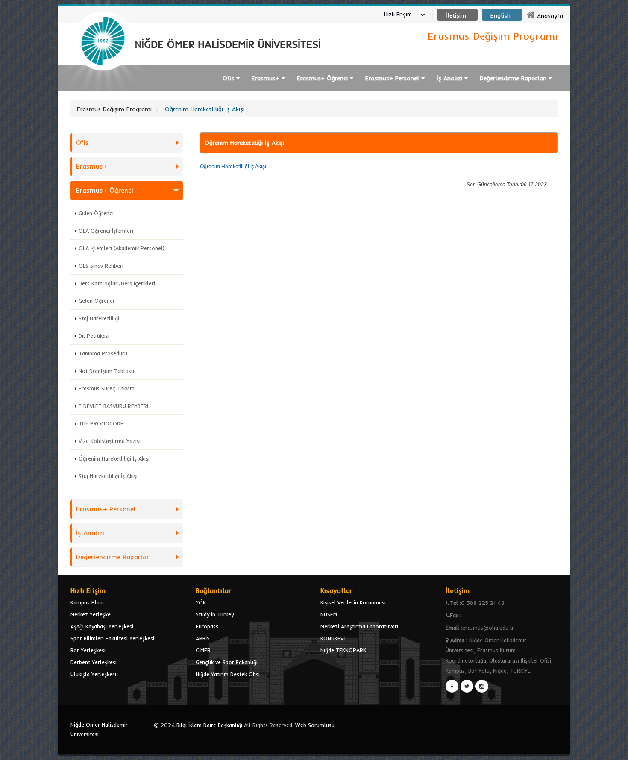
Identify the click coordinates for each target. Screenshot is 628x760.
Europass (207, 626)
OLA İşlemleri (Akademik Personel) (121, 248)
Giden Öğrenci (96, 213)
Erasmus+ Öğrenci (104, 190)
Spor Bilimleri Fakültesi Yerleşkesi (112, 638)
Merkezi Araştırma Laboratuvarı (359, 626)
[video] (103, 90)
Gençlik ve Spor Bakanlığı (227, 662)
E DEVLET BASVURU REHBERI (113, 405)
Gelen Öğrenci (96, 300)
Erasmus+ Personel (106, 509)
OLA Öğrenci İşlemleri (106, 230)
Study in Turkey (215, 614)
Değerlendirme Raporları (113, 557)
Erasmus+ (91, 166)
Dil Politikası (94, 335)
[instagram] (481, 686)
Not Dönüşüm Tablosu (106, 370)
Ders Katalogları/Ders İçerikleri (117, 283)
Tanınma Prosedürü (103, 353)
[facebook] (452, 686)
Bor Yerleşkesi (88, 650)
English (500, 15)
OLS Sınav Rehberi (101, 265)
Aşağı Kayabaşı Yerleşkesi (101, 626)
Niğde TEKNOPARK (343, 650)
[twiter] (467, 686)
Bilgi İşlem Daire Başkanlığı (209, 725)
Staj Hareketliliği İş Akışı (108, 475)
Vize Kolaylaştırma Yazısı (110, 440)
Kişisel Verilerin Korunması (353, 602)
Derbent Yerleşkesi (93, 662)
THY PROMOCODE (101, 423)
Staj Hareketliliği (99, 318)
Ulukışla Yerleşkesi (93, 674)
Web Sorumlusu (315, 725)
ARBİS (203, 638)
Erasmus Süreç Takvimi (107, 388)
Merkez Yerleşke (90, 614)
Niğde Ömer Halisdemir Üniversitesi (99, 729)
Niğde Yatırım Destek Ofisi (228, 674)
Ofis (82, 142)
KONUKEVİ (332, 638)
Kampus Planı (87, 602)
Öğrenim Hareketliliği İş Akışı (114, 458)
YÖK (201, 602)
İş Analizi (90, 533)
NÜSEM (328, 614)
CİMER (203, 650)
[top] (613, 749)
